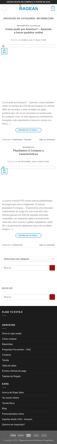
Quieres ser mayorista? (13, 424)
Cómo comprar (9, 339)
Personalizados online (13, 414)
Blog (4, 408)
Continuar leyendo (28, 130)
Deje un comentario (47, 140)
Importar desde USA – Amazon (17, 419)
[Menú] (4, 8)
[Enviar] (52, 268)
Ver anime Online (10, 398)
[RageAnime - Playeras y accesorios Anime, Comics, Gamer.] (28, 8)
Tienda (5, 360)
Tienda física (8, 403)
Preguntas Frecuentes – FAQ (16, 349)
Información (23, 26)
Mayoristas (7, 344)
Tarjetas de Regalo (11, 376)
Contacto (6, 355)
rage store (41, 40)
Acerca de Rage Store (13, 392)
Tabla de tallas (9, 365)
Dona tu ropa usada (11, 333)
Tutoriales (35, 26)
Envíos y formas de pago (14, 371)
